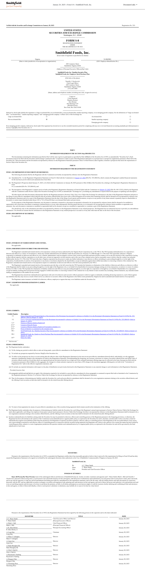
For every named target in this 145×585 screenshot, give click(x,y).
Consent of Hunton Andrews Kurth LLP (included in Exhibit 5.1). (41, 327)
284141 (126, 319)
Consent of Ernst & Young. (29, 325)
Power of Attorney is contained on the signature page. (37, 329)
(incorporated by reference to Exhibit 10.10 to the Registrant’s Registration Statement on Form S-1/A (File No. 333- (89, 334)
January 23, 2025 (105, 189)
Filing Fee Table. (26, 337)
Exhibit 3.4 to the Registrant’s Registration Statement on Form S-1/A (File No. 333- (99, 319)
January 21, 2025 (80, 178)
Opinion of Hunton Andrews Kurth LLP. (33, 323)
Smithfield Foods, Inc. (27, 331)
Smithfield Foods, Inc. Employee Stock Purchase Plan (37, 334)
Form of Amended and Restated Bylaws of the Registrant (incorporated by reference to (47, 319)
